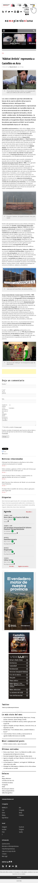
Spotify (21, 832)
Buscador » (29, 512)
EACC (33, 503)
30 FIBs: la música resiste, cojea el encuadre (15, 744)
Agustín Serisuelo (14, 501)
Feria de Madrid (25, 505)
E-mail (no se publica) (4, 391)
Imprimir (6, 454)
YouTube (4, 829)
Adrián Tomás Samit (6, 501)
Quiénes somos (6, 844)
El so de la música (15, 675)
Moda (20, 813)
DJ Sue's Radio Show (16, 660)
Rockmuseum (14, 669)
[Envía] (3, 451)
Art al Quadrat (23, 501)
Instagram (4, 827)
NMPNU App (5, 862)
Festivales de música (7, 782)
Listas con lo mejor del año (8, 851)
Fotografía (5, 785)
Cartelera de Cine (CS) (8, 780)
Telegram (21, 829)
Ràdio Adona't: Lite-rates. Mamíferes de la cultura (17, 685)
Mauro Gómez (16, 507)
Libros (3, 813)
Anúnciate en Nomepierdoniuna (10, 846)
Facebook (21, 827)
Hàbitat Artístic (10, 507)
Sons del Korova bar (16, 695)
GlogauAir (4, 507)
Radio (3, 787)
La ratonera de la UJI (16, 692)
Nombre (4, 384)
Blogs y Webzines (6, 778)
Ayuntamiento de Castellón (16, 503)
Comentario (11, 408)
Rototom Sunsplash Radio (18, 672)
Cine (3, 810)
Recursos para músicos (8, 789)
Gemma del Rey (31, 505)
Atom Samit (8, 503)
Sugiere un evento (23, 566)
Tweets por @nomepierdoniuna (10, 707)
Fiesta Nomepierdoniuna (8, 849)
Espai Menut (5, 818)
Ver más (3, 465)
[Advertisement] (20, 371)
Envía (5, 451)
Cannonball (13, 666)
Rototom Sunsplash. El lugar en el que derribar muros (17, 756)
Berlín (23, 503)
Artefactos (13, 663)
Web (3, 399)
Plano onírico (14, 681)
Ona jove (12, 678)
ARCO (19, 501)
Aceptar (19, 877)
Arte (3, 53)
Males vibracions (15, 690)
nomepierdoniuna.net (8, 799)
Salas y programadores (8, 791)
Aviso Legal (18, 427)
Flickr (3, 832)
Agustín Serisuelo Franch (10, 163)
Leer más (19, 881)
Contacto (4, 854)
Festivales (21, 815)
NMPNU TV (4, 808)
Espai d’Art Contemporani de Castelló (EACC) (16, 138)
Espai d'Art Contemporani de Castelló (9, 505)
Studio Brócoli (22, 507)
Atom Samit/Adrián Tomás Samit (12, 295)
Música (3, 815)
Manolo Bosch (13, 67)
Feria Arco (19, 505)
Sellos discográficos (7, 793)
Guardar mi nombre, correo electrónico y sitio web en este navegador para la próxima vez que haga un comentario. (5, 412)
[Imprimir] (3, 454)
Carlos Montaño (28, 503)
